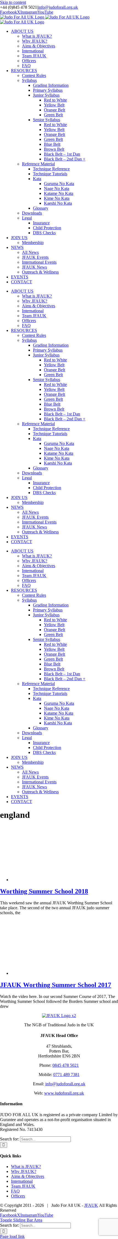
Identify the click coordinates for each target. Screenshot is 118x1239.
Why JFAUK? (23, 1171)
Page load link (12, 1236)
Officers (18, 1196)
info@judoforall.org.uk (58, 7)
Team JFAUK (23, 1186)
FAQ (15, 1191)
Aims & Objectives (27, 1176)
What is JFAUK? (26, 1166)
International (22, 1181)
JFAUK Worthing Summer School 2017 (55, 984)
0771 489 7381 (66, 1074)
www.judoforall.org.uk (64, 1093)
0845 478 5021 (65, 1065)
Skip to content (13, 2)
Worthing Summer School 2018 (44, 891)
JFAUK (91, 1205)
